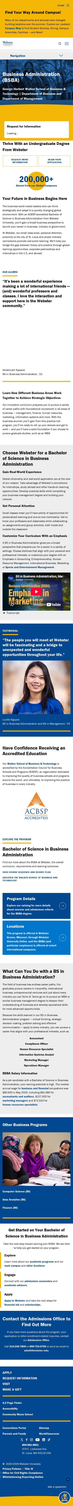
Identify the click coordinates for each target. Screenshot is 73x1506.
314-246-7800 (17, 1346)
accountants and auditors (18, 1096)
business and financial (35, 1088)
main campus (12, 1265)
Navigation (17, 56)
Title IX (29, 1468)
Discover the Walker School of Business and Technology (30, 879)
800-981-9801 (30, 1444)
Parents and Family (14, 1433)
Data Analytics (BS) (14, 1199)
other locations (35, 1265)
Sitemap (44, 1428)
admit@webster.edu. (36, 1350)
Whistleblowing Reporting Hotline (23, 1477)
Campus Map (13, 28)
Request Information (20, 1378)
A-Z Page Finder (12, 1402)
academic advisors (15, 1285)
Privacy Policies (12, 1468)
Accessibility (10, 1408)
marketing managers (15, 1100)
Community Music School (18, 1414)
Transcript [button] (13, 613)
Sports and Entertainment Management (29, 567)
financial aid (11, 1304)
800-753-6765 (38, 1346)
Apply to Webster (14, 1300)
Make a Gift (12, 1389)
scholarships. (33, 1304)
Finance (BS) (10, 1207)
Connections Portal (14, 1428)
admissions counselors (38, 1281)
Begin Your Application (54, 161)
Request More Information (19, 161)
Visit (6, 1384)
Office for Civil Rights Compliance (23, 1472)
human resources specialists (20, 1104)
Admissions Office (38, 1340)
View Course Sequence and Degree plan (27, 872)
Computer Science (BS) (16, 1191)
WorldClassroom (49, 1433)
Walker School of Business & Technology (32, 763)
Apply (7, 1373)
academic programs (42, 1261)
